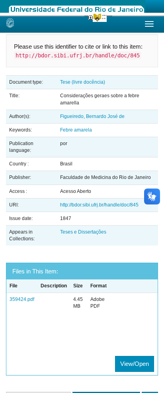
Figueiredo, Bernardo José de (92, 116)
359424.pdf (22, 299)
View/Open (134, 363)
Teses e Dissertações (83, 232)
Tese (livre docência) (82, 82)
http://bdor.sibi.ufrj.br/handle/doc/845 (99, 205)
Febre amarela (76, 130)
